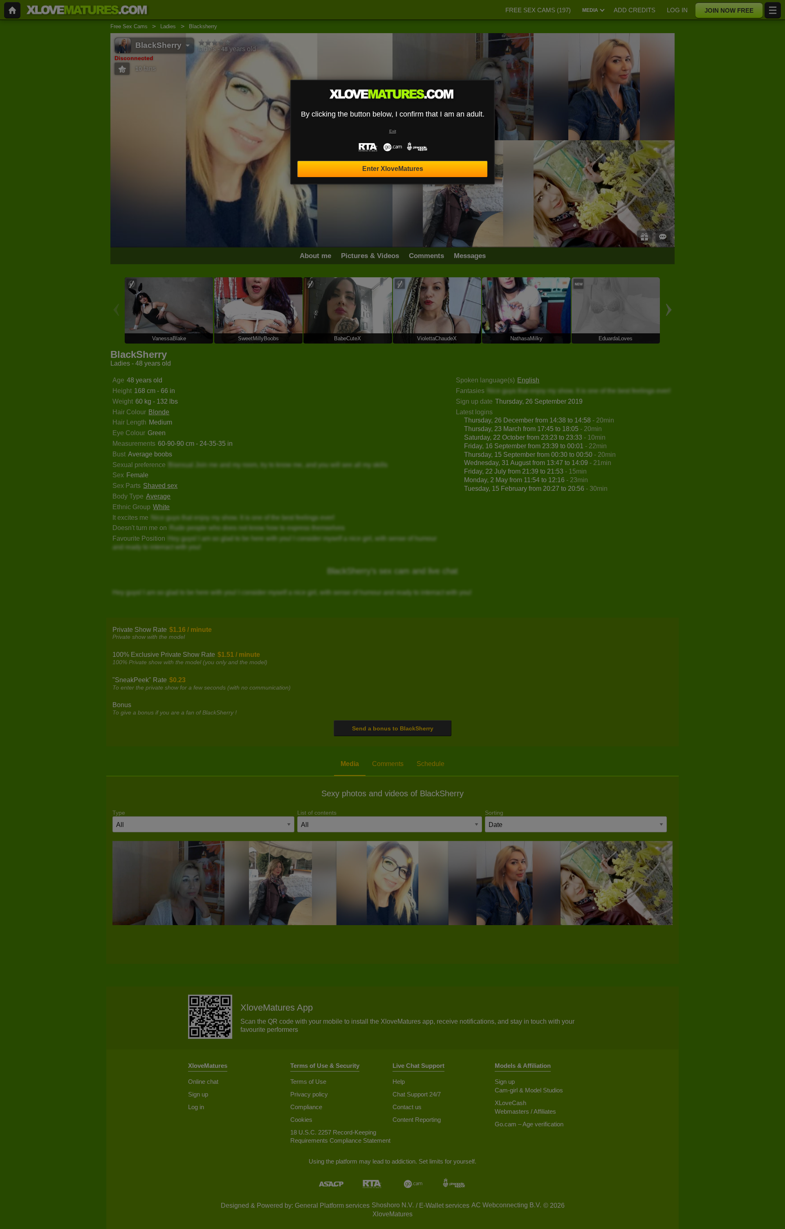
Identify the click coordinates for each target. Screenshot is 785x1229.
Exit (392, 131)
